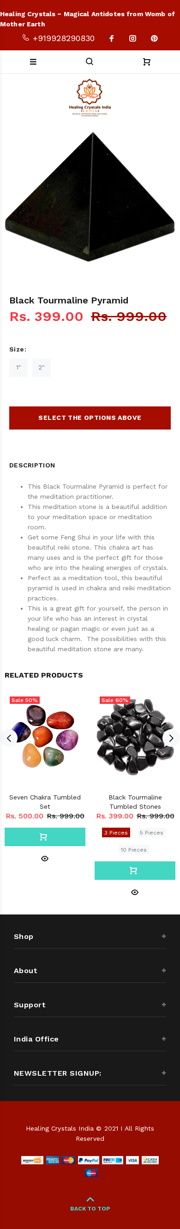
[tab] (67, 462)
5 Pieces (151, 832)
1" (18, 367)
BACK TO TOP (90, 1208)
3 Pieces (116, 832)
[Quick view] (44, 858)
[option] (90, 198)
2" (41, 367)
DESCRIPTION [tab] (32, 465)
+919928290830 (62, 38)
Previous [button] (9, 738)
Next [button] (171, 738)
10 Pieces (134, 850)
